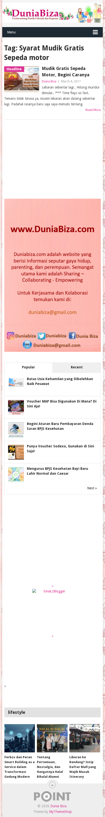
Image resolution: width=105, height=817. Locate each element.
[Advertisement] (40, 159)
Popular (28, 367)
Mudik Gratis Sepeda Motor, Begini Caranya (65, 71)
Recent (77, 367)
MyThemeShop (60, 812)
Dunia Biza (49, 81)
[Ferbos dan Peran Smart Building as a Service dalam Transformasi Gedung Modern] (19, 738)
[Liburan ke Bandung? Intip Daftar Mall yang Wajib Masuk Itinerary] (84, 738)
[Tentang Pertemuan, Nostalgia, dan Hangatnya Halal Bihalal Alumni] (52, 738)
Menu (11, 32)
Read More (93, 110)
